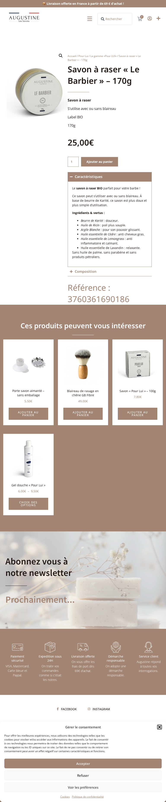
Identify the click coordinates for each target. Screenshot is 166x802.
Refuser (83, 775)
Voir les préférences (83, 787)
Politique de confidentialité (88, 797)
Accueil (72, 56)
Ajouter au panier (99, 162)
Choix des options (28, 503)
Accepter (83, 763)
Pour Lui (83, 56)
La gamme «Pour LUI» (103, 56)
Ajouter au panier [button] (28, 413)
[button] (159, 727)
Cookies (65, 797)
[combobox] (114, 19)
